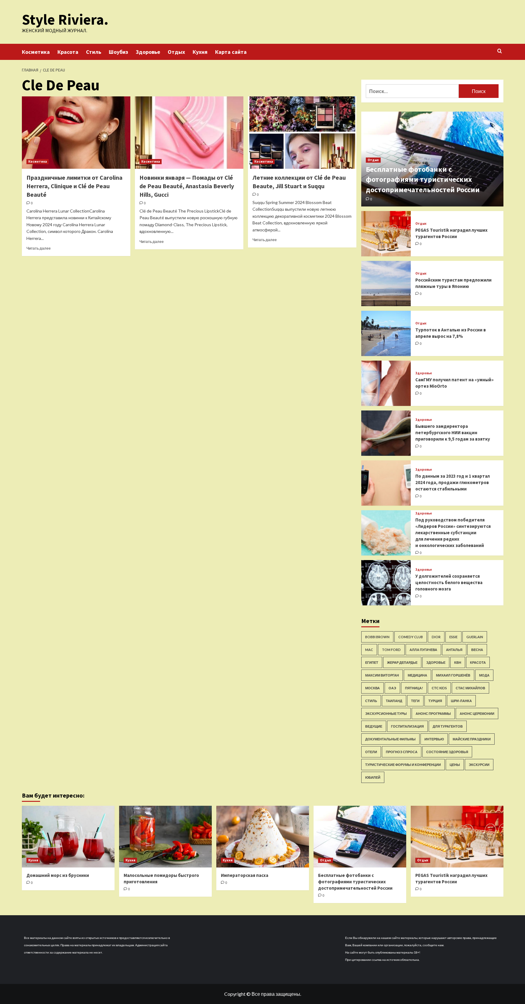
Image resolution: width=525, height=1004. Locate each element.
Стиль (93, 51)
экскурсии (479, 765)
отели (371, 752)
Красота (67, 51)
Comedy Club (410, 637)
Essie (453, 637)
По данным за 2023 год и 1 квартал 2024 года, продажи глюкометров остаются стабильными (452, 482)
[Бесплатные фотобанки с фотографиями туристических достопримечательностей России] (360, 836)
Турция (435, 701)
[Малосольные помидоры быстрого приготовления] (165, 836)
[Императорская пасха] (262, 836)
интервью (434, 739)
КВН (457, 662)
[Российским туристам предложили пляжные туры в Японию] (386, 283)
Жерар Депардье (402, 662)
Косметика (36, 51)
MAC (369, 650)
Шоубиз (118, 51)
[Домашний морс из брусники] (68, 836)
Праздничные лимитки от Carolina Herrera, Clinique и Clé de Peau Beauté (74, 186)
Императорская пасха (244, 875)
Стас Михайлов (470, 688)
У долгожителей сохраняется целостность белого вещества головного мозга (448, 582)
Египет (371, 662)
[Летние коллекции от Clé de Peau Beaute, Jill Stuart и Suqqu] (302, 132)
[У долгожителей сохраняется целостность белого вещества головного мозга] (386, 582)
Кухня (200, 51)
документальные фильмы (390, 739)
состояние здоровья (447, 752)
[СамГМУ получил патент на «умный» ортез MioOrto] (386, 383)
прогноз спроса (401, 752)
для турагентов (448, 726)
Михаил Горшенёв (453, 675)
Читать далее (38, 248)
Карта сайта (231, 51)
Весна (477, 650)
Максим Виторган (382, 675)
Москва (372, 688)
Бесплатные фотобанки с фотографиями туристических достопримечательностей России (423, 179)
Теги (415, 701)
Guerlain (474, 637)
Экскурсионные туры (386, 713)
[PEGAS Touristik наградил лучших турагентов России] (386, 233)
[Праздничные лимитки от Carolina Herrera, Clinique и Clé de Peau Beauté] (76, 132)
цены (455, 765)
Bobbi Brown (377, 637)
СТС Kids (439, 688)
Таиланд (394, 701)
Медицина (417, 675)
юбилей (372, 777)
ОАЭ (392, 688)
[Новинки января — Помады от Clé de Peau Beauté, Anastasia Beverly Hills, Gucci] (189, 132)
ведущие (373, 726)
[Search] (499, 51)
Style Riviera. (65, 19)
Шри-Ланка (461, 701)
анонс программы (433, 713)
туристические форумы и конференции (403, 765)
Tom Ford (391, 650)
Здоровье (148, 51)
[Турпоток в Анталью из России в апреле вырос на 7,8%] (386, 333)
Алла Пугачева (423, 650)
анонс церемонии (477, 713)
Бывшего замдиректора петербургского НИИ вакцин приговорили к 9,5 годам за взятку (452, 432)
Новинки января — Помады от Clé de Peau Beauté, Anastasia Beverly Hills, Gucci (186, 186)
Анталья (454, 650)
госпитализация (407, 726)
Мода (484, 675)
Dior (436, 637)
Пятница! (414, 688)
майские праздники (472, 739)
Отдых (176, 51)
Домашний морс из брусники (57, 875)
